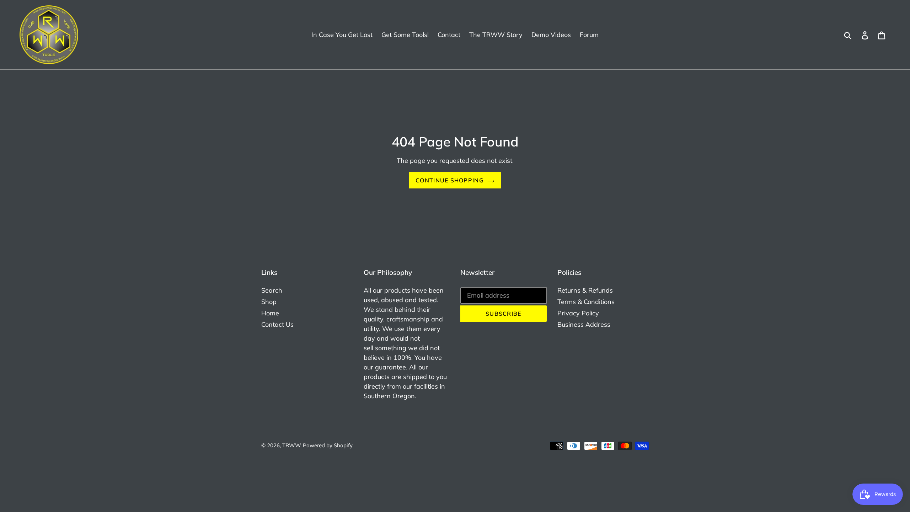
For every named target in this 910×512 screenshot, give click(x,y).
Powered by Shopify (328, 445)
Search (271, 290)
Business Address (583, 324)
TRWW (291, 445)
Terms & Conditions (586, 302)
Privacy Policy (578, 313)
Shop (269, 302)
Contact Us (277, 324)
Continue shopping (450, 180)
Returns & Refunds (585, 290)
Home (270, 313)
